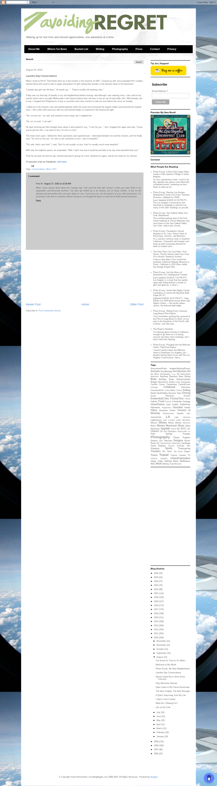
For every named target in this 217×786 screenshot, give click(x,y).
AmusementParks (159, 368)
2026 (156, 573)
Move (48, 169)
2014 (156, 621)
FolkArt (154, 401)
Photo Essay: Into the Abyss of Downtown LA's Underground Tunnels (170, 273)
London (171, 420)
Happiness (166, 407)
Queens (154, 440)
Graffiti (175, 404)
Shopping (155, 448)
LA (168, 417)
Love (178, 420)
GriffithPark (185, 404)
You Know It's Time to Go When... (171, 660)
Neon (188, 426)
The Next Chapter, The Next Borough (173, 691)
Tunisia (173, 455)
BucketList (163, 382)
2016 (156, 613)
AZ (178, 374)
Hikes (154, 410)
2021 (156, 593)
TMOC (169, 451)
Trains (154, 455)
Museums (171, 425)
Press (139, 49)
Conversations (38, 169)
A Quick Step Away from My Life (171, 695)
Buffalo (172, 382)
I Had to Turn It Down (165, 699)
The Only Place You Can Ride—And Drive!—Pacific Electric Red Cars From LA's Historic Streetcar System (171, 254)
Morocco (186, 423)
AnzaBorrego (166, 371)
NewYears (155, 429)
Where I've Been (57, 49)
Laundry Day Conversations (168, 672)
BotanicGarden (183, 379)
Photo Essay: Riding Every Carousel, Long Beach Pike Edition (170, 312)
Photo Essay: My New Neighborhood (173, 668)
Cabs (178, 382)
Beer (181, 376)
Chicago (154, 387)
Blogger (154, 777)
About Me (34, 49)
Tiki (163, 451)
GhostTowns (158, 404)
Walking (168, 461)
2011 (156, 633)
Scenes (171, 446)
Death (153, 393)
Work (159, 463)
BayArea (164, 376)
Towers (187, 451)
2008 (156, 745)
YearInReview (175, 464)
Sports (168, 448)
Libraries (186, 417)
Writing (100, 49)
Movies (161, 425)
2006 (156, 753)
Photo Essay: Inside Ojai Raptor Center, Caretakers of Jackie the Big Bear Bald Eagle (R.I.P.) (171, 292)
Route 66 (155, 443)
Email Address (160, 91)
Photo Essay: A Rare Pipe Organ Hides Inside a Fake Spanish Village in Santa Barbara (171, 174)
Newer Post (33, 304)
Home (85, 304)
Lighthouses (156, 420)
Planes (176, 437)
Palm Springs (162, 434)
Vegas (153, 461)
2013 (156, 625)
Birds (153, 379)
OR (189, 431)
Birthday (162, 379)
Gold (168, 404)
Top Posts (178, 451)
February (160, 732)
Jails (188, 413)
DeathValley (162, 393)
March (159, 728)
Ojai (165, 431)
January (160, 736)
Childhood (169, 387)
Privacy (171, 49)
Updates (164, 458)
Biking (187, 376)
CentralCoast (184, 384)
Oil (161, 431)
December (161, 641)
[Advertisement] (84, 276)
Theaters (156, 451)
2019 (156, 601)
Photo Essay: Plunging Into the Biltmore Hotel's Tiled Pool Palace (171, 346)
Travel (164, 455)
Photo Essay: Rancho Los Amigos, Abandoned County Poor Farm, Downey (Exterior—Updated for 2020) (171, 194)
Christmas (185, 387)
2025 (156, 577)
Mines (171, 423)
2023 (156, 585)
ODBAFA (155, 431)
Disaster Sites (175, 393)
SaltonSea (176, 443)
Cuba (167, 390)
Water (175, 461)
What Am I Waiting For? (167, 703)
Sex (188, 446)
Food (161, 401)
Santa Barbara (158, 446)
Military (163, 422)
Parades (186, 434)
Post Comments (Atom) (50, 310)
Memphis (186, 420)
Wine (153, 464)
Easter (153, 396)
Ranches (168, 440)
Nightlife (165, 428)
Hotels (173, 410)
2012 (156, 629)
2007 (156, 749)
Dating (186, 390)
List (165, 420)
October (160, 649)
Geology (186, 401)
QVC (161, 441)
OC (188, 429)
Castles (154, 384)
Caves (162, 384)
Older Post (136, 304)
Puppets (186, 437)
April (158, 724)
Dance (179, 390)
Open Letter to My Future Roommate (173, 687)
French (168, 401)
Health (187, 407)
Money (178, 423)
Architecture (179, 371)
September (161, 653)
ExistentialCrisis (160, 398)
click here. (62, 162)
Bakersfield (185, 374)
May (158, 720)
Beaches (174, 376)
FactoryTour (177, 398)
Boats (171, 379)
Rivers (187, 440)
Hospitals (163, 410)
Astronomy (165, 374)
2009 (156, 741)
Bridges (154, 382)
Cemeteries (171, 384)
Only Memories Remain (166, 683)
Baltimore (155, 376)
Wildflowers (185, 461)
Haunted (178, 407)
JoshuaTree (156, 417)
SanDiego (185, 443)
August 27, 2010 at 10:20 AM (57, 183)
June (159, 716)
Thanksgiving (184, 448)
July (158, 712)
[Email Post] (32, 166)
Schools (180, 446)
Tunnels (182, 455)
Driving (186, 393)
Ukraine (154, 458)
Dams (173, 390)
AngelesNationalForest (180, 368)
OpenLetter (182, 431)
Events (187, 396)
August (160, 657)
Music (181, 425)
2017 (156, 609)
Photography (120, 49)
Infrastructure (168, 413)
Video (160, 461)
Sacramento (165, 443)
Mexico (154, 423)
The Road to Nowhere (163, 329)
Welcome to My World (166, 664)
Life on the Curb (163, 707)
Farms (187, 399)
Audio (174, 374)
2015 (156, 617)
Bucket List (81, 49)
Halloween (155, 407)
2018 (156, 605)
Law (176, 417)
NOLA (173, 429)
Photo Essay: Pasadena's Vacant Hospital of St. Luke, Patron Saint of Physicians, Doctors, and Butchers (169, 233)
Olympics (172, 431)
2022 (156, 589)
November (161, 645)
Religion (178, 440)
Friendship (177, 401)
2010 (156, 637)
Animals (155, 371)
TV (189, 455)
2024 (156, 581)
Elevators (170, 396)
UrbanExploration (180, 458)
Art (188, 371)
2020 (156, 597)
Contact (155, 49)
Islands (180, 413)
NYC (54, 169)
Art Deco (155, 374)
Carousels (185, 382)
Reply (38, 200)
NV (178, 429)
